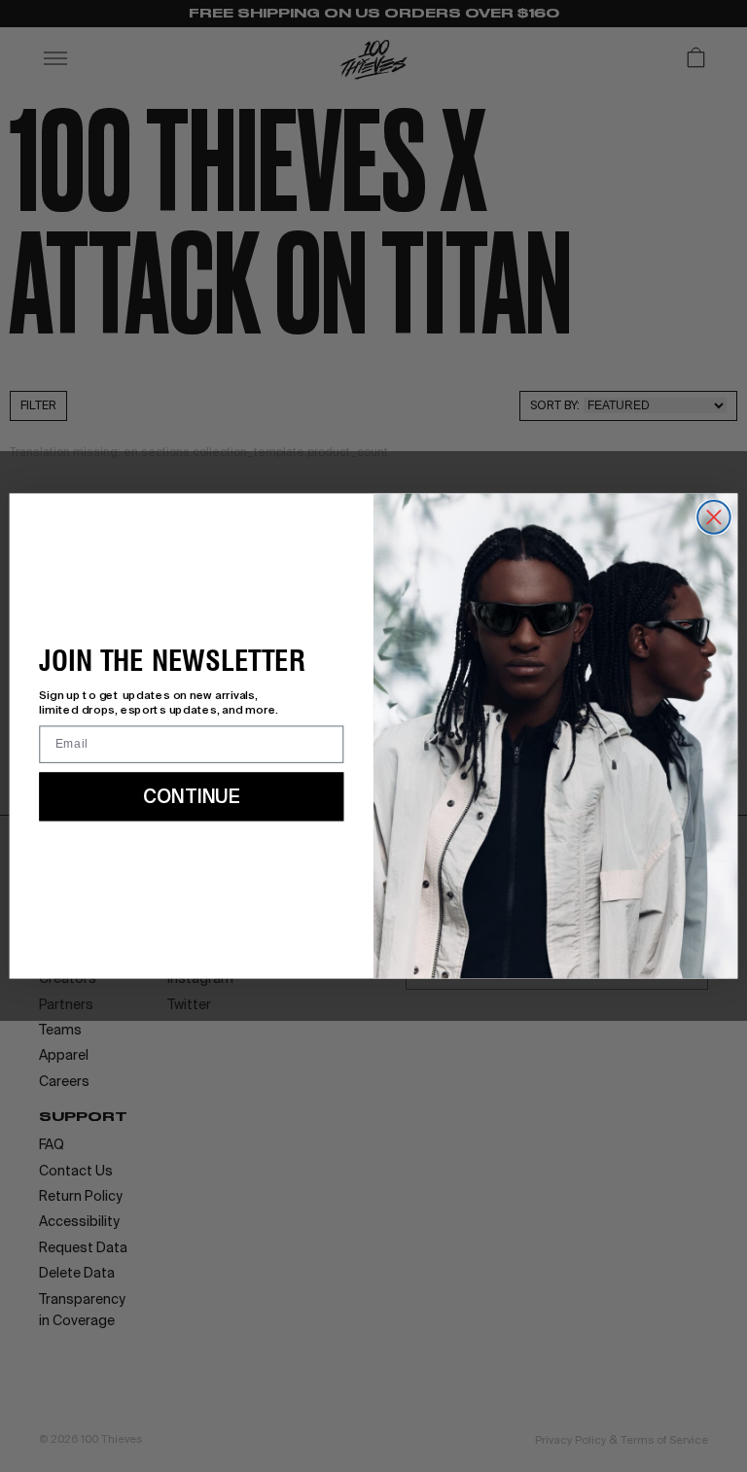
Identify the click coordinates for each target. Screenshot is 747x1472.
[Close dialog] (713, 517)
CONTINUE (191, 796)
